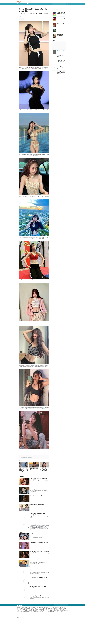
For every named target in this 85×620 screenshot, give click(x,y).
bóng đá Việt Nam (35, 608)
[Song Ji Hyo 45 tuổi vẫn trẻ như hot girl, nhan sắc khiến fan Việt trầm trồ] (44, 464)
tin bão (48, 611)
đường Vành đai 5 (28, 609)
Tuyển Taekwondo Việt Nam (33, 456)
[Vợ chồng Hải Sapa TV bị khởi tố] (54, 25)
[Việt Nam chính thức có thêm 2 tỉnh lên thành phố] (54, 30)
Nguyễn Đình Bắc (41, 607)
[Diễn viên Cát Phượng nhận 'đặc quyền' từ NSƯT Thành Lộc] (24, 490)
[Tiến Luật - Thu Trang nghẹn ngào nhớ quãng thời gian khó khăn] (24, 571)
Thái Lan (45, 607)
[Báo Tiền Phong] (31, 524)
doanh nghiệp (18, 607)
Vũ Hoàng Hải (56, 607)
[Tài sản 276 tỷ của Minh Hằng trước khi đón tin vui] (24, 481)
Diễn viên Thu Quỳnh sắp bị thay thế (36, 495)
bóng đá (34, 607)
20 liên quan (35, 524)
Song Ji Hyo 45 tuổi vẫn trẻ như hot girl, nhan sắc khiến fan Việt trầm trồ (44, 469)
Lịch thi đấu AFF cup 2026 (20, 608)
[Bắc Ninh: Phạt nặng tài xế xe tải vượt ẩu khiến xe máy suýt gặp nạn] (54, 73)
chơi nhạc (31, 457)
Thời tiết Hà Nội (41, 609)
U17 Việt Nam (32, 609)
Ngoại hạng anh (36, 609)
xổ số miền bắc (66, 610)
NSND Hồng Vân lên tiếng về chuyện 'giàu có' (37, 513)
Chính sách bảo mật (19, 616)
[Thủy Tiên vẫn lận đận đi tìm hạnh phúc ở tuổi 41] (24, 598)
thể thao (26, 607)
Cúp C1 (48, 610)
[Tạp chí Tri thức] (57, 69)
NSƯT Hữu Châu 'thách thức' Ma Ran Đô (37, 504)
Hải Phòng (21, 611)
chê (28, 457)
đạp (38, 456)
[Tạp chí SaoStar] (30, 470)
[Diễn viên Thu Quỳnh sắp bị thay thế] (24, 498)
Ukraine (52, 608)
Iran (20, 609)
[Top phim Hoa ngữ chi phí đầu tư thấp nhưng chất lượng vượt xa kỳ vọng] (24, 580)
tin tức (31, 607)
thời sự (18, 611)
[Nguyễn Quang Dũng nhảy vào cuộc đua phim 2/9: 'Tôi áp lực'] (24, 525)
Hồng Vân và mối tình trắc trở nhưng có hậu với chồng (39, 560)
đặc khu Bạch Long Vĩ (52, 611)
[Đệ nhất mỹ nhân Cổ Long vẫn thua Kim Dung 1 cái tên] (24, 545)
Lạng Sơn (26, 610)
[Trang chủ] (19, 1)
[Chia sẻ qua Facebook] (19, 453)
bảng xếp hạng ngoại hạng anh (36, 610)
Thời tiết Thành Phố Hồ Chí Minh (61, 609)
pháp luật (27, 608)
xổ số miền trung (60, 608)
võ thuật (28, 456)
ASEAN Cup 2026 (43, 608)
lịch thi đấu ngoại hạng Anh (26, 611)
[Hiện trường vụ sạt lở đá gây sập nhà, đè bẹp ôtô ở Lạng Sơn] (54, 67)
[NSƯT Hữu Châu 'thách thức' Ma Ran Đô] (24, 507)
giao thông (53, 607)
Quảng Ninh (51, 610)
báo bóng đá (37, 607)
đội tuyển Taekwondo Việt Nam (23, 457)
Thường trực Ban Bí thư (52, 609)
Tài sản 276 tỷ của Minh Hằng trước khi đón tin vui (38, 478)
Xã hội (56, 609)
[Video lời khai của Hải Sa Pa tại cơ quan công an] (54, 52)
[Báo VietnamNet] (57, 31)
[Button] (67, 4)
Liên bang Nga (23, 609)
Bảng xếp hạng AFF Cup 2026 (43, 611)
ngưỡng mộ (43, 456)
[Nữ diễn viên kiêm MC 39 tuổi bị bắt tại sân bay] (54, 36)
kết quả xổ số (58, 610)
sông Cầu (60, 607)
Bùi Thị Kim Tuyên (48, 608)
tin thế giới (39, 608)
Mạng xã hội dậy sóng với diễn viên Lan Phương (38, 586)
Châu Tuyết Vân (21, 456)
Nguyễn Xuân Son (55, 608)
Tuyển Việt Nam (42, 610)
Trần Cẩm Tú (54, 610)
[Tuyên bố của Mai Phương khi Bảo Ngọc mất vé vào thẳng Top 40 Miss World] (24, 536)
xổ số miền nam (64, 608)
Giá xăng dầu (47, 607)
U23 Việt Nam (31, 608)
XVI (50, 607)
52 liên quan (36, 514)
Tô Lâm (23, 610)
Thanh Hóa (18, 609)
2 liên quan (36, 561)
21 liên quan (35, 489)
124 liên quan (36, 596)
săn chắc (25, 456)
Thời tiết (29, 607)
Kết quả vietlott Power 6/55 (36, 611)
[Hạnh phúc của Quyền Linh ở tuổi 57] (34, 464)
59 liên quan (36, 552)
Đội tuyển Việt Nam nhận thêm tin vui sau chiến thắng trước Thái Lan (61, 19)
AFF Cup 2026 (22, 607)
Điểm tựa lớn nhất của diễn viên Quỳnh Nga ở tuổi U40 (39, 551)
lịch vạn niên (63, 607)
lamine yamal (62, 610)
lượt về (44, 609)
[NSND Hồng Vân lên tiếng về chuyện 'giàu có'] (24, 516)
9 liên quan (35, 479)
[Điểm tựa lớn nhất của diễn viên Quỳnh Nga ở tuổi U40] (24, 554)
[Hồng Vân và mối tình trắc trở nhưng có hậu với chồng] (24, 563)
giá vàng (46, 610)
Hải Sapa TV (31, 611)
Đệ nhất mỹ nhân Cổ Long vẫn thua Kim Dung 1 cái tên (39, 542)
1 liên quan (60, 69)
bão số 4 (25, 608)
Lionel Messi (47, 609)
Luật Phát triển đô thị (19, 610)
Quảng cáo (18, 617)
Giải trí (20, 6)
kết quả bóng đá (30, 610)
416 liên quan (36, 587)
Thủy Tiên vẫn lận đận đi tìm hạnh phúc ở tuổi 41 (38, 595)
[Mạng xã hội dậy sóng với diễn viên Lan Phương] (24, 589)
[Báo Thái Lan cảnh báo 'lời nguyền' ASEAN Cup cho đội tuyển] (54, 62)
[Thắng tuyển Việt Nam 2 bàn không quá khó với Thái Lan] (54, 14)
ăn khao (40, 456)
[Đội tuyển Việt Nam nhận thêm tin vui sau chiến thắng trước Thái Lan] (54, 19)
